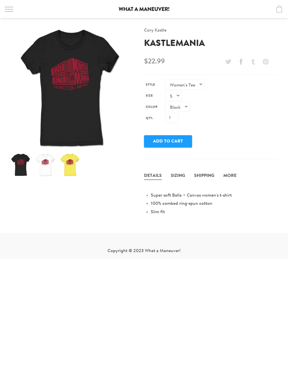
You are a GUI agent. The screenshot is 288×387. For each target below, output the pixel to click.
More (230, 176)
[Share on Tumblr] (253, 62)
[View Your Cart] (279, 9)
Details (153, 176)
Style (150, 84)
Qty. (149, 118)
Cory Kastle (155, 30)
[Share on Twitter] (228, 62)
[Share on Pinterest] (266, 62)
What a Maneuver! (144, 9)
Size (149, 95)
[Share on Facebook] (241, 62)
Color (152, 107)
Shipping (204, 176)
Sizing (178, 176)
